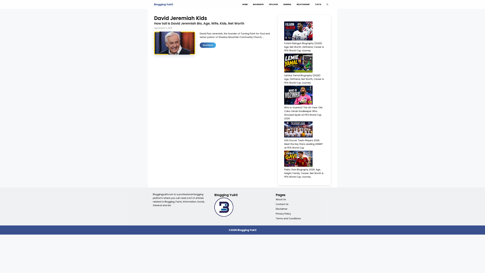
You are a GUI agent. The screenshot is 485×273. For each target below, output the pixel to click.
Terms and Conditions (288, 218)
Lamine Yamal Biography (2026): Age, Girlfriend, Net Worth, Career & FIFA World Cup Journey (304, 79)
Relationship (303, 4)
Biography (258, 4)
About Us (281, 199)
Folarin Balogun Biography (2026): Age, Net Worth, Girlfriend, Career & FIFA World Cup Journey (304, 47)
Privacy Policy (283, 213)
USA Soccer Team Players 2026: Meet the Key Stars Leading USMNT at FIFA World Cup (303, 144)
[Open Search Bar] (327, 4)
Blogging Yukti (163, 4)
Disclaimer (281, 208)
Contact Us (282, 204)
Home (245, 4)
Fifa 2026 (273, 4)
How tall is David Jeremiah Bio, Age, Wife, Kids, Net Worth (199, 23)
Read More (208, 45)
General (287, 4)
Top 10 (318, 4)
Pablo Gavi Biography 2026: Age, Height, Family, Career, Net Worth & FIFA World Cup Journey (303, 173)
